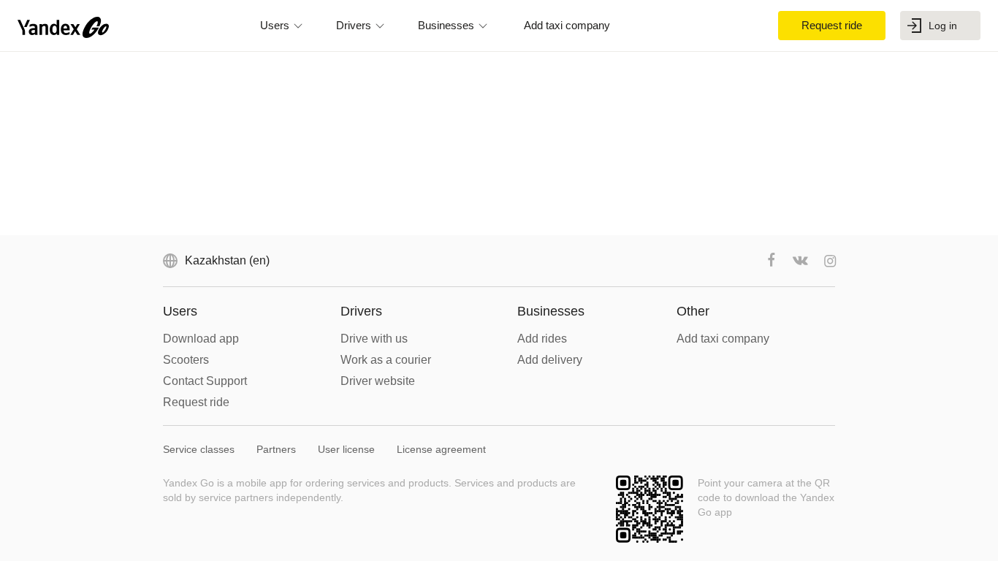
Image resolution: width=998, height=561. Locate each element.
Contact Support (205, 381)
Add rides (542, 338)
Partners (276, 449)
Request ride (196, 402)
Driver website (377, 381)
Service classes (199, 449)
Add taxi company (723, 338)
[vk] (800, 260)
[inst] (830, 260)
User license (346, 449)
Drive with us (374, 338)
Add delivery (549, 360)
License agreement (441, 449)
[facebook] (771, 260)
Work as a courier (385, 360)
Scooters (186, 360)
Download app (201, 338)
